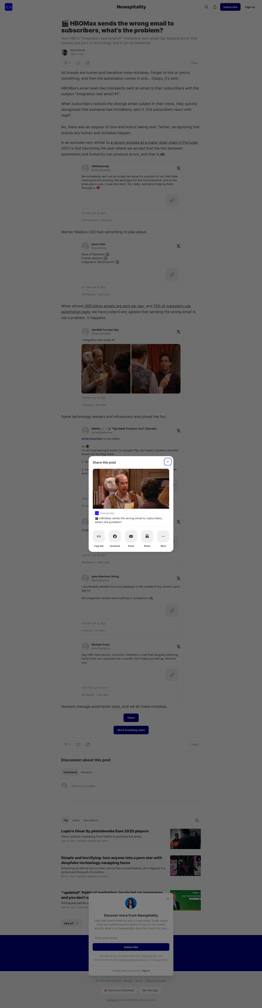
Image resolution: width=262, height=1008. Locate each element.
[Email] (131, 536)
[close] (168, 462)
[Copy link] (99, 536)
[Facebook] (115, 536)
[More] (163, 536)
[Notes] (147, 536)
